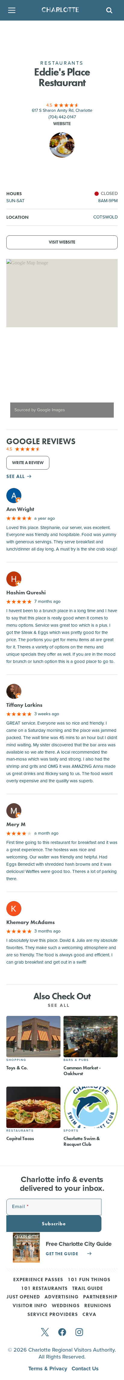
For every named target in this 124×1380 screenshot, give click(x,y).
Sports (71, 1130)
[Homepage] (60, 10)
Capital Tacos (20, 1138)
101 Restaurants (44, 1288)
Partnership (100, 1297)
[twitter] (45, 1332)
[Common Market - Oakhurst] (91, 1036)
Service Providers (52, 1314)
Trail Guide (87, 1288)
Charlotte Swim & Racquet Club (82, 1141)
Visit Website (62, 242)
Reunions (97, 1306)
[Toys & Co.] (33, 1036)
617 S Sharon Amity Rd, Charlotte (62, 110)
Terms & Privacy (48, 1368)
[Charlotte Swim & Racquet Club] (91, 1107)
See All (60, 1005)
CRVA (89, 1314)
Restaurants (20, 1130)
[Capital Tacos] (33, 1107)
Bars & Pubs (76, 1060)
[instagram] (79, 1332)
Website (62, 124)
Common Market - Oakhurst (82, 1071)
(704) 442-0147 (62, 117)
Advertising (62, 1297)
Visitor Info (30, 1306)
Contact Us (85, 1368)
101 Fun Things (89, 1280)
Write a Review (28, 462)
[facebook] (62, 1332)
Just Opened (23, 1297)
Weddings (66, 1306)
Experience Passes (38, 1280)
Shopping (16, 1060)
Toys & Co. (17, 1068)
